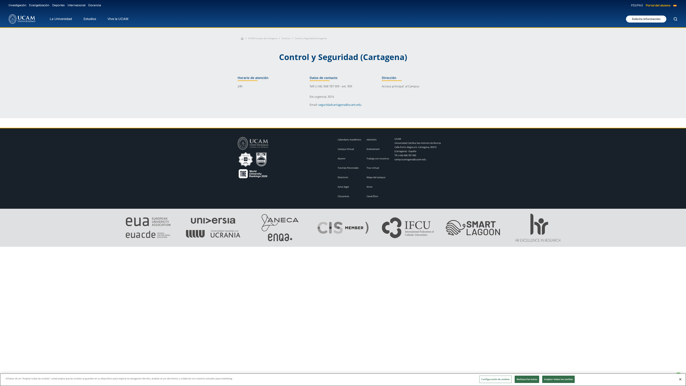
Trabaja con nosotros (378, 158)
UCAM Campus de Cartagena (262, 38)
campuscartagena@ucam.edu (410, 159)
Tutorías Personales (348, 167)
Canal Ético (372, 196)
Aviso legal (343, 186)
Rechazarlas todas (527, 379)
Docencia (94, 5)
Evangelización (39, 5)
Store (369, 186)
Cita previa (343, 196)
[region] (343, 379)
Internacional (76, 5)
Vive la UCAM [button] (118, 19)
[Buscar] (674, 19)
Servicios (286, 38)
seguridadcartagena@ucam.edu (339, 105)
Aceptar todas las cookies (558, 379)
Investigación (17, 5)
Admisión (372, 139)
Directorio (343, 177)
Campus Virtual (346, 149)
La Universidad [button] (61, 19)
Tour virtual (373, 167)
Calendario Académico (349, 139)
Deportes (58, 5)
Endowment (373, 149)
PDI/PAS (637, 5)
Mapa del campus (376, 177)
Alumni (341, 158)
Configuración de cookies (495, 379)
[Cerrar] (680, 379)
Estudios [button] (89, 19)
